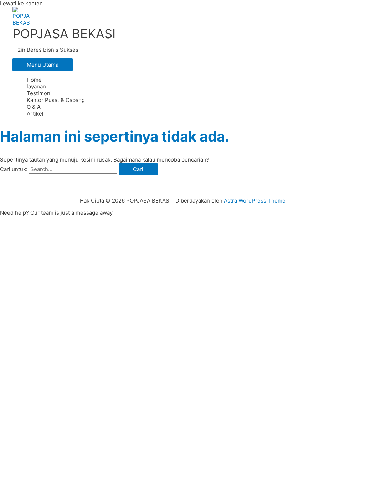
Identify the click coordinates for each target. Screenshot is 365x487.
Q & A (34, 106)
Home (34, 79)
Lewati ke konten (21, 3)
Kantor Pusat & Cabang (56, 100)
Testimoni (39, 93)
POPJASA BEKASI (63, 33)
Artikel (35, 113)
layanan (36, 86)
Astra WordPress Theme (255, 200)
